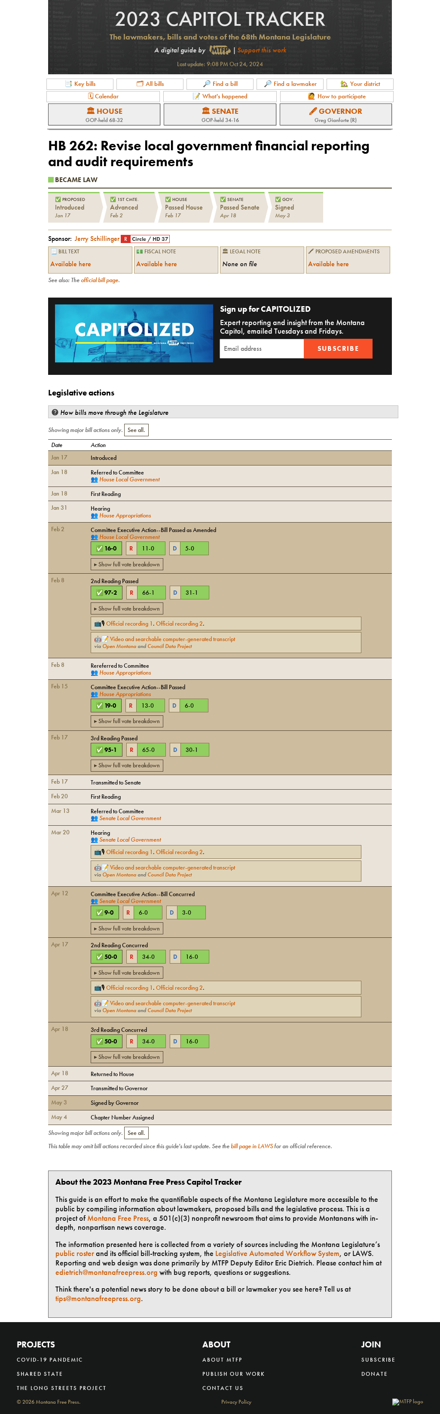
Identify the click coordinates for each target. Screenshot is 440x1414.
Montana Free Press (118, 1218)
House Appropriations (125, 515)
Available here (70, 263)
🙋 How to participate (337, 96)
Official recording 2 (179, 623)
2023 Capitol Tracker (220, 19)
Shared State (40, 1374)
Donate (374, 1374)
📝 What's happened (220, 96)
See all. (136, 430)
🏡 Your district (360, 83)
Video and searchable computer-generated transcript (172, 639)
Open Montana (119, 646)
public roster (74, 1253)
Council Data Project (169, 646)
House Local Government (129, 479)
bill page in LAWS (252, 1146)
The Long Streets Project (62, 1388)
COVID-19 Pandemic (50, 1359)
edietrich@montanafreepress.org (106, 1272)
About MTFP (222, 1359)
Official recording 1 (129, 623)
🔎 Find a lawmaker (290, 83)
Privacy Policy (236, 1402)
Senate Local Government (130, 818)
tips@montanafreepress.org (98, 1298)
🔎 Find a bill (220, 83)
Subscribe (338, 348)
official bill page (99, 280)
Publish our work (233, 1374)
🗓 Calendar (103, 96)
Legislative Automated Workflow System (277, 1253)
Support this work (261, 50)
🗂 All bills (150, 83)
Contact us (223, 1388)
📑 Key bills (79, 83)
